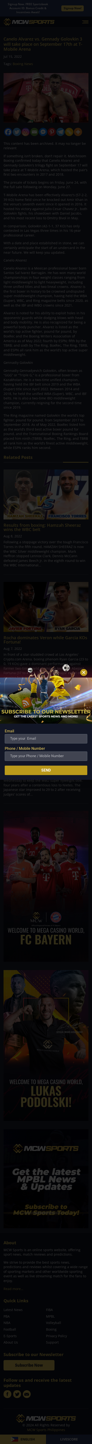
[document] (46, 722)
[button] (83, 672)
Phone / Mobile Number (25, 748)
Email (9, 731)
